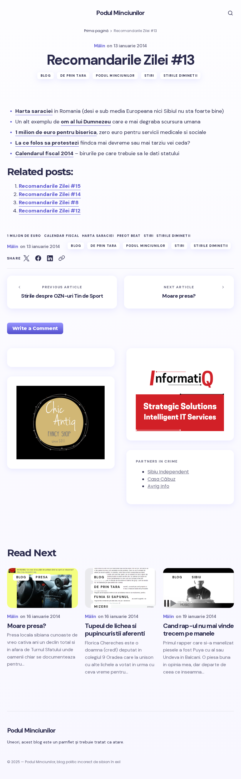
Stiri (149, 75)
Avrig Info (158, 486)
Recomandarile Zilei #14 (50, 194)
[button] (226, 13)
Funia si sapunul (111, 597)
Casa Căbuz (161, 479)
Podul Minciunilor (120, 13)
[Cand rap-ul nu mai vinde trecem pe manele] (198, 588)
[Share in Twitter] (26, 258)
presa (42, 577)
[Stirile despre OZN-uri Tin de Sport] (62, 292)
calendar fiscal (61, 236)
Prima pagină (96, 30)
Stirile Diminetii (173, 236)
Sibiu (197, 577)
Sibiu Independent (168, 471)
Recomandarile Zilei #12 (50, 210)
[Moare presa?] (179, 292)
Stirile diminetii (180, 75)
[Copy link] (62, 258)
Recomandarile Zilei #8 (49, 202)
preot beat (129, 236)
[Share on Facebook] (38, 258)
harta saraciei (98, 236)
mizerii (101, 606)
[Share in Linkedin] (50, 258)
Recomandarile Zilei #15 (50, 186)
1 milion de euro (24, 236)
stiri (149, 236)
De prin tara (73, 75)
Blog (46, 75)
